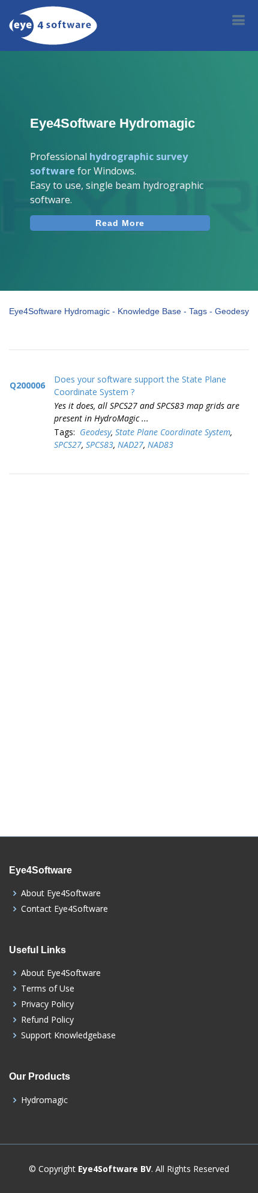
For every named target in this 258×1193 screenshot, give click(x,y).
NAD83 (160, 444)
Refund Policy (47, 1020)
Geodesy (95, 432)
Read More (120, 223)
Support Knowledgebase (68, 1035)
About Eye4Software (61, 893)
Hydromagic (44, 1100)
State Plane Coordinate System (172, 432)
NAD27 (130, 444)
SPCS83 (99, 444)
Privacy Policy (47, 1004)
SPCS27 (68, 444)
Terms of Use (47, 988)
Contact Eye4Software (64, 909)
